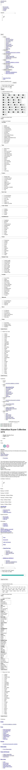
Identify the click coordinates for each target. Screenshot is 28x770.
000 (5, 95)
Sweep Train (7, 269)
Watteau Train (7, 272)
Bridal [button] (4, 380)
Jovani (7, 395)
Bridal (5, 125)
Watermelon (6, 357)
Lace (5, 230)
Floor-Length (7, 265)
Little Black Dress (8, 153)
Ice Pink (6, 352)
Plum (5, 358)
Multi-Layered (7, 183)
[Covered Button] (4, 618)
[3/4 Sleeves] (4, 660)
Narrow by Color (6, 331)
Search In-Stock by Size (8, 91)
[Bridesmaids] (6, 601)
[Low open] (4, 621)
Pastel (5, 214)
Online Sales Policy (5, 454)
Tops (5, 168)
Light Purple (7, 351)
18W (23, 104)
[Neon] (2, 626)
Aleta (7, 413)
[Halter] (4, 648)
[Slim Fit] (4, 656)
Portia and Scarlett (9, 417)
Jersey (5, 244)
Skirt (5, 165)
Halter (5, 279)
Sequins (6, 234)
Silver (5, 372)
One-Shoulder (7, 285)
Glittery (6, 209)
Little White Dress (8, 155)
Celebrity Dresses (8, 178)
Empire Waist (7, 302)
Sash (5, 233)
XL (24, 112)
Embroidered (7, 225)
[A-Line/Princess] (4, 653)
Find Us (2, 2)
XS (5, 112)
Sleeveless (6, 317)
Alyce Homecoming (10, 403)
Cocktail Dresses (7, 129)
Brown (5, 368)
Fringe (5, 229)
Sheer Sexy (6, 163)
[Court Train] (3, 644)
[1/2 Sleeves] (4, 659)
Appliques (6, 220)
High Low (6, 181)
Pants (5, 159)
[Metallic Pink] (7, 446)
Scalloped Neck (7, 288)
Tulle (5, 254)
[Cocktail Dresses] (6, 604)
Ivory (5, 364)
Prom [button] (2, 727)
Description (5, 458)
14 (23, 97)
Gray (5, 370)
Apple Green (7, 336)
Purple (5, 348)
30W (11, 109)
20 (15, 100)
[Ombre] (2, 627)
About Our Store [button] (7, 548)
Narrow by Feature (6, 121)
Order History (6, 517)
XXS (24, 109)
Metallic (6, 210)
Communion (7, 131)
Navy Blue (6, 347)
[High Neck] (4, 649)
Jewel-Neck (6, 281)
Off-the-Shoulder (7, 284)
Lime (5, 339)
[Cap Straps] (4, 664)
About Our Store (6, 509)
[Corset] (5, 615)
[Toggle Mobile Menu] (1, 534)
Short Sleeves (7, 315)
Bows (5, 222)
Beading (6, 221)
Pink (5, 353)
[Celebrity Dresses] (5, 613)
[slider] (25, 575)
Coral (5, 362)
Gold (5, 366)
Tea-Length (6, 270)
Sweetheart (6, 293)
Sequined (6, 250)
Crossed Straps (7, 196)
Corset (5, 180)
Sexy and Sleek (7, 161)
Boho (5, 149)
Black (5, 369)
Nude (5, 365)
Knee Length (7, 267)
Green (5, 337)
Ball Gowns (6, 148)
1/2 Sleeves (6, 310)
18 (10, 100)
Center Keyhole (7, 179)
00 (10, 95)
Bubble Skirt (7, 176)
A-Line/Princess (7, 300)
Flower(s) (6, 228)
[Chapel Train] (3, 643)
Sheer (5, 200)
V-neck (5, 295)
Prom (4, 537)
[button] (4, 37)
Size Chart (3, 453)
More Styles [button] (5, 411)
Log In (4, 10)
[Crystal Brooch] (3, 633)
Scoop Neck (7, 289)
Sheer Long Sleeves (8, 314)
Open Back (6, 184)
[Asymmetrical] (3, 642)
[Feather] (3, 637)
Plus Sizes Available (8, 187)
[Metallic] (2, 625)
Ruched (6, 188)
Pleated (5, 185)
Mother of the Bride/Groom (10, 137)
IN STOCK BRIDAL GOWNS (12, 383)
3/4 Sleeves (6, 311)
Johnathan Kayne (9, 393)
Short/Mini (6, 268)
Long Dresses (7, 156)
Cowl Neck (6, 278)
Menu (2, 34)
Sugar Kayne (8, 409)
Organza (6, 248)
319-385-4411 (3, 1)
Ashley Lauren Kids (10, 407)
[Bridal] (6, 600)
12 (18, 97)
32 (4, 104)
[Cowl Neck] (4, 647)
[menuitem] (15, 6)
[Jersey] (3, 639)
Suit (5, 167)
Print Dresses (7, 160)
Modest (5, 157)
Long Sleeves (7, 313)
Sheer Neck (6, 291)
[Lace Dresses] (4, 609)
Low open (6, 199)
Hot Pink (6, 354)
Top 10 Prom (8, 414)
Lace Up (6, 198)
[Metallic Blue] (4, 446)
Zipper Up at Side (8, 203)
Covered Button (7, 195)
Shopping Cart (6, 8)
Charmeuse (6, 240)
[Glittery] (2, 624)
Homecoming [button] (6, 401)
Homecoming (7, 136)
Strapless (6, 292)
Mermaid (6, 303)
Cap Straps (6, 322)
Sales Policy (5, 525)
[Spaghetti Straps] (4, 667)
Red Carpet (6, 141)
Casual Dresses (7, 128)
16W (16, 104)
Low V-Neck (7, 283)
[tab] (15, 382)
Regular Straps (7, 324)
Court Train (6, 264)
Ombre (5, 213)
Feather (5, 226)
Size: (2, 440)
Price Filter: (5, 86)
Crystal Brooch (7, 224)
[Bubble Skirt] (5, 612)
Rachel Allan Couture (10, 418)
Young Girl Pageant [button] (7, 405)
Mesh (5, 246)
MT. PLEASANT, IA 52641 (6, 531)
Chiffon (6, 241)
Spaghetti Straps (7, 325)
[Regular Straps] (4, 665)
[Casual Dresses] (6, 602)
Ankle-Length (7, 260)
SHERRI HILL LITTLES (11, 408)
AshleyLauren (9, 394)
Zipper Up (6, 202)
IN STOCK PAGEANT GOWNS (13, 400)
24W (18, 107)
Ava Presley (8, 389)
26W (24, 107)
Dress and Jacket (7, 151)
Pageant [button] (4, 397)
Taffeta (5, 253)
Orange (6, 361)
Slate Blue (6, 344)
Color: (2, 443)
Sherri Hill (8, 396)
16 (4, 100)
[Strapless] (4, 668)
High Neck (6, 280)
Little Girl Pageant (7, 542)
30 (20, 102)
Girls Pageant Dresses (8, 135)
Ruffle (5, 231)
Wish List (5, 519)
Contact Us (5, 511)
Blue (5, 345)
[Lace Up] (4, 620)
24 (4, 102)
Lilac (5, 349)
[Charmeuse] (3, 635)
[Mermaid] (4, 655)
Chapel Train (7, 263)
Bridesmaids (7, 127)
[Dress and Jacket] (4, 608)
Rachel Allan (8, 416)
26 (10, 102)
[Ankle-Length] (3, 641)
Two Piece (6, 170)
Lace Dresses (7, 152)
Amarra (7, 390)
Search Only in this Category (8, 85)
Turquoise (6, 341)
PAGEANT (5, 539)
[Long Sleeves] (4, 661)
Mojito (5, 335)
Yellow (5, 333)
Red (5, 360)
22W (11, 107)
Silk (5, 252)
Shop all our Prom (10, 387)
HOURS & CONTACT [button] (8, 558)
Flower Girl (6, 133)
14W (10, 104)
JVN (7, 419)
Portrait (5, 287)
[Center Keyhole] (5, 614)
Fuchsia (6, 356)
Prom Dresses (7, 139)
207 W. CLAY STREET (5, 530)
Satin (5, 249)
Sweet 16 (6, 142)
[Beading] (3, 630)
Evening (6, 132)
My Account (5, 6)
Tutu (5, 169)
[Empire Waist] (4, 654)
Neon (5, 211)
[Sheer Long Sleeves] (4, 662)
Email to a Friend (4, 455)
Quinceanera (7, 140)
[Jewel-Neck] (4, 650)
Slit (5, 189)
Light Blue (6, 343)
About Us (5, 523)
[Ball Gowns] (4, 606)
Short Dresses (7, 164)
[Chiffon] (3, 636)
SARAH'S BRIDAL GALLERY (7, 529)
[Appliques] (3, 629)
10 (13, 97)
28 (15, 102)
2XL (5, 114)
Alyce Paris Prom (9, 388)
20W (5, 107)
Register (5, 9)
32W (18, 109)
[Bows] (3, 632)
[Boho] (4, 607)
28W (5, 109)
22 (20, 100)
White (5, 373)
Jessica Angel (8, 391)
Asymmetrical (7, 261)
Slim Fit (6, 304)
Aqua (5, 340)
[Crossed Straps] (4, 619)
